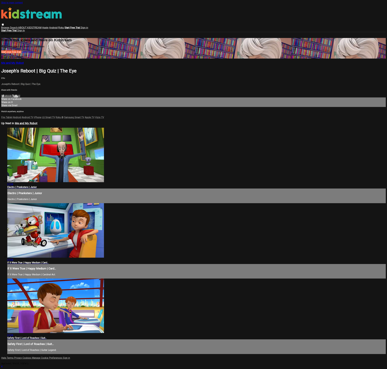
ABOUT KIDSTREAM (30, 27)
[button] (3, 25)
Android (53, 27)
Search (14, 27)
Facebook (6, 96)
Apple (45, 27)
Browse (5, 27)
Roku (61, 27)
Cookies (27, 357)
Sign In (21, 30)
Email (17, 96)
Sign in (84, 27)
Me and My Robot (12, 63)
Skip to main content (12, 2)
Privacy (18, 357)
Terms (10, 357)
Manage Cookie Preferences (47, 357)
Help (4, 357)
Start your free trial (11, 51)
